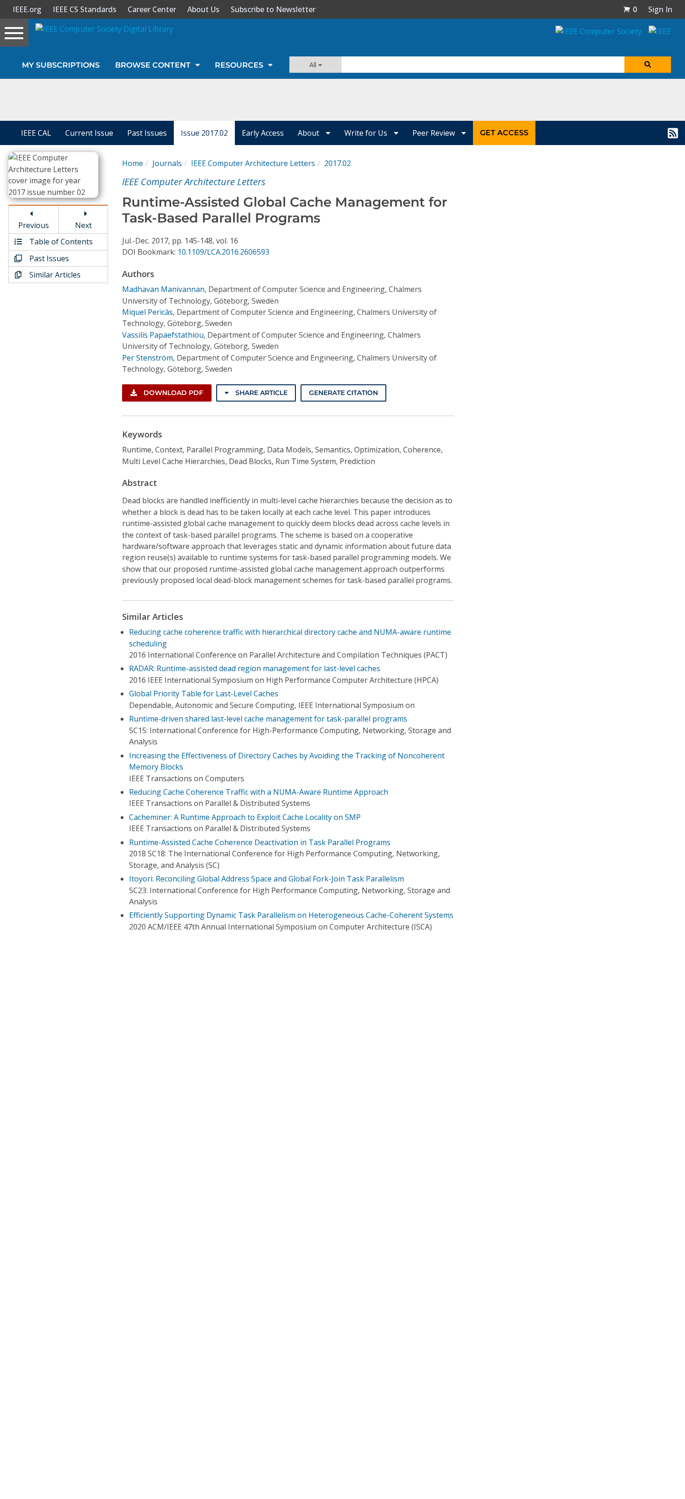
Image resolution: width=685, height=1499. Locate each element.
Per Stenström (147, 358)
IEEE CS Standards (84, 9)
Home (132, 163)
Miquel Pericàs (147, 312)
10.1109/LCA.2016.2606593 (223, 252)
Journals (167, 163)
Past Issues (147, 133)
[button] (630, 9)
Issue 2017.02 (204, 133)
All (313, 64)
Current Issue (89, 133)
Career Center (152, 9)
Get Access (504, 132)
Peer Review (434, 133)
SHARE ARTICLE (260, 393)
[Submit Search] (647, 64)
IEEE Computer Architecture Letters (253, 163)
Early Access (263, 133)
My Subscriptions (61, 65)
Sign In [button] (660, 9)
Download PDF (172, 393)
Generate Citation (343, 393)
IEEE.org (27, 9)
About (309, 133)
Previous (33, 225)
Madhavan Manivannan (163, 289)
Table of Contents (60, 241)
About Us (203, 9)
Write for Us (366, 133)
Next (83, 225)
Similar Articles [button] (54, 275)
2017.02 (337, 163)
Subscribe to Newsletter (273, 9)
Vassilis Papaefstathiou (163, 335)
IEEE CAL (36, 133)
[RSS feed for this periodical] (673, 133)
